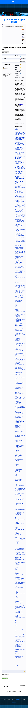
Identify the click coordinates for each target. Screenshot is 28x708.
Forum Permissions (23, 685)
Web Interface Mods (18, 26)
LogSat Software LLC (18, 699)
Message (17, 55)
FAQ (23, 34)
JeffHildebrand (6, 64)
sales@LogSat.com (14, 700)
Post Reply (4, 52)
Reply (21, 74)
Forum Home (4, 26)
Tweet (4, 679)
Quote (21, 72)
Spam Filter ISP (11, 26)
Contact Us (14, 702)
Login (23, 43)
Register (23, 40)
